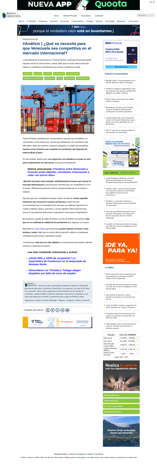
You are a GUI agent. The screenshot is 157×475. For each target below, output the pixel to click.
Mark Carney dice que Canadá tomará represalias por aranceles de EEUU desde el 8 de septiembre (121, 276)
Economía (64, 21)
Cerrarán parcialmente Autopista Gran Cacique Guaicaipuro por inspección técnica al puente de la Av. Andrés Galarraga (120, 214)
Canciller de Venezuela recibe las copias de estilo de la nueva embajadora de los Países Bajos (121, 226)
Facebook (86, 300)
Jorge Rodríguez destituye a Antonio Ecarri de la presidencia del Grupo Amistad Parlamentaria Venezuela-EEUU (121, 180)
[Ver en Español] (154, 2)
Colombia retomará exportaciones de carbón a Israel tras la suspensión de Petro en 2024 (120, 316)
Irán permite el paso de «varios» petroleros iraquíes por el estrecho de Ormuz (120, 297)
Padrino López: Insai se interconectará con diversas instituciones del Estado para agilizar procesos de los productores (121, 192)
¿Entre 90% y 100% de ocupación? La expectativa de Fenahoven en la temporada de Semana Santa (57, 261)
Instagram (70, 300)
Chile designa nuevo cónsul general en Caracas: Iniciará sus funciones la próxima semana (121, 326)
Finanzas (54, 21)
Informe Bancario (111, 401)
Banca (21, 21)
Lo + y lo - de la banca (113, 406)
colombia (47, 74)
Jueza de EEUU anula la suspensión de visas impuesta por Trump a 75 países (121, 306)
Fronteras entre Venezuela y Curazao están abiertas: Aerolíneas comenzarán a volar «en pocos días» (58, 172)
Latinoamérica (78, 21)
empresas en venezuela (33, 78)
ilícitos (59, 78)
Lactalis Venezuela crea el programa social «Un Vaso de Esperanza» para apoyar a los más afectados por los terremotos (120, 121)
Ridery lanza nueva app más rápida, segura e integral (120, 100)
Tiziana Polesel (83, 78)
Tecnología (110, 21)
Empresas (42, 21)
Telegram (61, 300)
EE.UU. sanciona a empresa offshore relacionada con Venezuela (120, 131)
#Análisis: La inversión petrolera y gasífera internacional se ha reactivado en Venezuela (121, 203)
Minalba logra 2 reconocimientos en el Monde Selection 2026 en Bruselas (120, 81)
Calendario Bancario (112, 412)
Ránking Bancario (111, 395)
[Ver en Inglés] (151, 2)
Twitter (77, 300)
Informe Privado (70, 16)
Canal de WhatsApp (49, 300)
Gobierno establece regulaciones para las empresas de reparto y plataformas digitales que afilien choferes (121, 91)
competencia (59, 74)
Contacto (99, 16)
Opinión (99, 21)
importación (69, 78)
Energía (89, 21)
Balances (121, 21)
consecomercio (73, 74)
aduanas (37, 74)
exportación (49, 78)
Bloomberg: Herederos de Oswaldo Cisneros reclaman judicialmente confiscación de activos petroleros (119, 109)
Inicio (56, 16)
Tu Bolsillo (31, 21)
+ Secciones (133, 21)
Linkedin (72, 454)
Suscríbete (86, 16)
